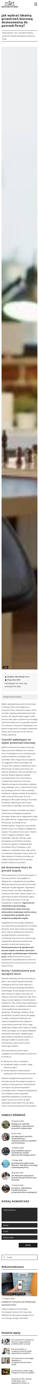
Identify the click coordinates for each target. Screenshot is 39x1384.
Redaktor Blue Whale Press (18, 677)
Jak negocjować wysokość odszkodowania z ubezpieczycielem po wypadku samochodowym (23, 1139)
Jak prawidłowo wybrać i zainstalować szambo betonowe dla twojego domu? (23, 1153)
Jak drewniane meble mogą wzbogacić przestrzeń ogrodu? (23, 1372)
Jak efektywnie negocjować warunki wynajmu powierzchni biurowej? (24, 1178)
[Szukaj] (4, 1257)
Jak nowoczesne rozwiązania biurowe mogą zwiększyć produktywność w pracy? (22, 1342)
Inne (5, 667)
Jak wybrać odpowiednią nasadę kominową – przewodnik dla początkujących (24, 1190)
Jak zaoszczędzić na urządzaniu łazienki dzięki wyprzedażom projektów (21, 1351)
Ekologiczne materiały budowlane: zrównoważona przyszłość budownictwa (22, 1126)
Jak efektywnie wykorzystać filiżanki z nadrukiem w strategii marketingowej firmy (24, 1165)
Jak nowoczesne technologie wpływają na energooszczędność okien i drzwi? (22, 1361)
